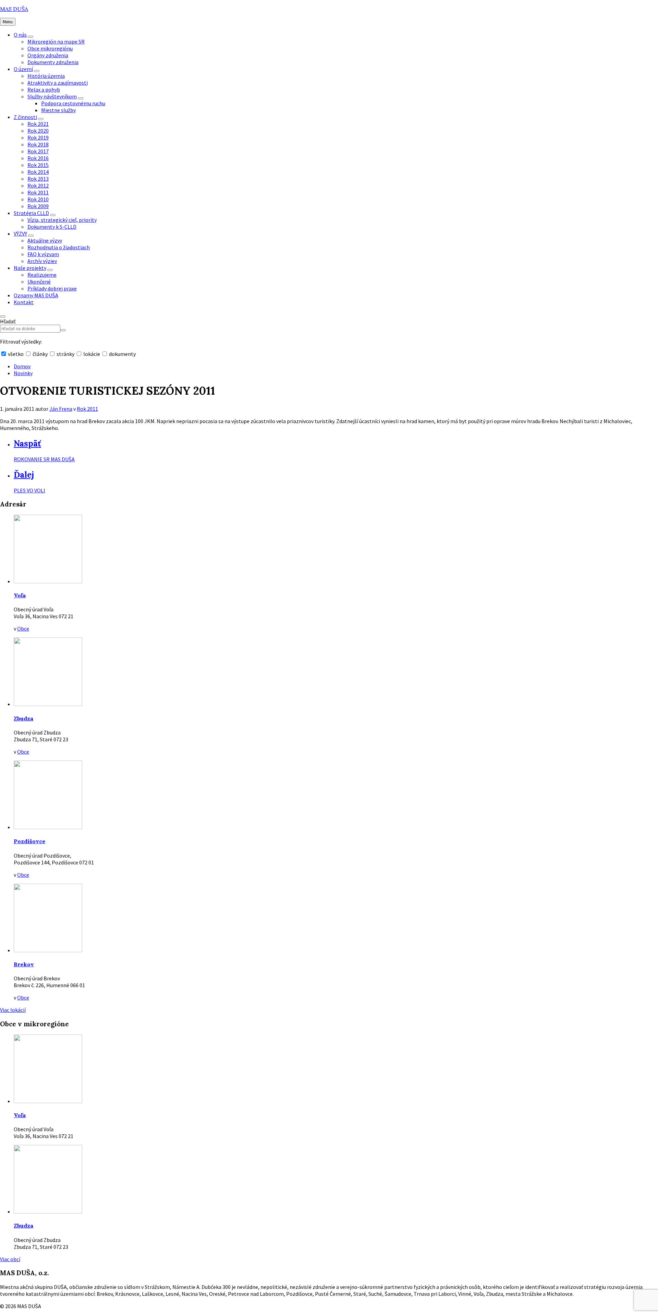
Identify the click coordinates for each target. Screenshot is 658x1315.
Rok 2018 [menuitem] (38, 144)
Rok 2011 (87, 408)
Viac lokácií (13, 1009)
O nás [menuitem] (20, 34)
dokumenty (122, 353)
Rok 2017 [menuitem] (38, 151)
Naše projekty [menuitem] (30, 267)
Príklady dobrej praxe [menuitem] (52, 288)
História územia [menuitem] (46, 75)
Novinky (23, 373)
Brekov (24, 964)
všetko (16, 353)
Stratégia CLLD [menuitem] (31, 213)
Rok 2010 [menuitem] (38, 199)
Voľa (20, 595)
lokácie (91, 353)
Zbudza (23, 718)
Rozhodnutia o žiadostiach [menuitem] (58, 247)
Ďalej (24, 474)
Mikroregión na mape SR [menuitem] (56, 41)
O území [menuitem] (23, 68)
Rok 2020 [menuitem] (38, 130)
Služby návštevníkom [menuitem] (52, 96)
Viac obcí (10, 1259)
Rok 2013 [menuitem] (38, 178)
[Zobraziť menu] (30, 37)
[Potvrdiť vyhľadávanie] (63, 330)
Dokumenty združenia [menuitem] (52, 62)
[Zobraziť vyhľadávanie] (2, 316)
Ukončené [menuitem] (39, 281)
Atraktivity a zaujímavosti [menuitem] (57, 82)
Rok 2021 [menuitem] (38, 123)
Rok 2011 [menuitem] (38, 192)
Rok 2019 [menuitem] (38, 137)
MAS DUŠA (14, 8)
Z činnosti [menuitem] (25, 116)
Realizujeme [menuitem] (42, 274)
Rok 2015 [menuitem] (38, 165)
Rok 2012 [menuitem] (38, 185)
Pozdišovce (29, 841)
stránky (65, 353)
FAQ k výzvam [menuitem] (43, 254)
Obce (23, 628)
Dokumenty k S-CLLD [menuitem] (51, 226)
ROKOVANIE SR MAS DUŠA (44, 459)
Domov (22, 366)
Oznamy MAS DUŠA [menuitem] (36, 295)
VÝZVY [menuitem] (20, 233)
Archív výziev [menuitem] (42, 261)
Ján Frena (60, 408)
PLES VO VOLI (29, 490)
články (40, 353)
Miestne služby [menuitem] (58, 110)
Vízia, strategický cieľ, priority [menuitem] (62, 219)
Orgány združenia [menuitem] (47, 55)
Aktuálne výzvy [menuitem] (44, 240)
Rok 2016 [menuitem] (38, 158)
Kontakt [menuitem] (24, 302)
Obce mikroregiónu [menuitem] (50, 48)
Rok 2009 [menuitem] (38, 206)
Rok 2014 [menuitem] (38, 171)
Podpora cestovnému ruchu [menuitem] (73, 103)
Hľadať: (8, 321)
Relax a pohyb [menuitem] (43, 89)
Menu (8, 22)
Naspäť (27, 443)
